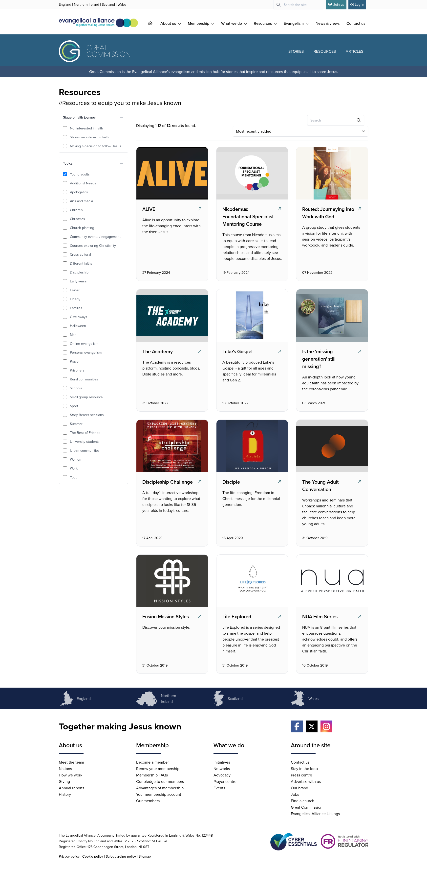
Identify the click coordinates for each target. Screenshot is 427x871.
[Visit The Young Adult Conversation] (332, 446)
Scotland (108, 4)
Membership (199, 23)
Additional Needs (83, 183)
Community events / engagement (95, 236)
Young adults (80, 174)
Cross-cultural (80, 254)
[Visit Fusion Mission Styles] (172, 581)
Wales (122, 4)
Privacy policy (69, 856)
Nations (65, 768)
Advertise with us (306, 781)
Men (73, 334)
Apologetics (79, 192)
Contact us (355, 23)
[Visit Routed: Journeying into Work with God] (332, 173)
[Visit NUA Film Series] (332, 581)
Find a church (302, 800)
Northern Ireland (86, 4)
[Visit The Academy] (172, 316)
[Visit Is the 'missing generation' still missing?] (332, 316)
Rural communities (84, 379)
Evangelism (294, 23)
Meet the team (71, 762)
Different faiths (81, 263)
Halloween (78, 325)
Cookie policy (92, 856)
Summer (76, 423)
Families (76, 307)
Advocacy (222, 775)
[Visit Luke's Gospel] (251, 316)
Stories (296, 51)
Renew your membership (157, 768)
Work (74, 468)
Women (75, 459)
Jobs (295, 794)
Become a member (152, 762)
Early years (78, 281)
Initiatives (222, 762)
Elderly (75, 299)
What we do (232, 23)
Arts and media (81, 201)
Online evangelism (84, 343)
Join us (338, 4)
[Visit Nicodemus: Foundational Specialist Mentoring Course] (251, 173)
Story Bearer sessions (87, 414)
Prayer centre (225, 781)
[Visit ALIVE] (172, 173)
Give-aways (78, 316)
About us (168, 23)
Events (219, 788)
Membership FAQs (152, 775)
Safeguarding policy (121, 856)
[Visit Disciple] (251, 446)
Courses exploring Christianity (93, 245)
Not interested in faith (86, 128)
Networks (222, 768)
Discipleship (79, 272)
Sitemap (145, 856)
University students (85, 441)
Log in (359, 4)
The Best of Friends (85, 432)
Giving (64, 781)
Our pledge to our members (160, 781)
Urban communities (85, 450)
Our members (148, 800)
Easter (75, 290)
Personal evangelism (86, 352)
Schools (76, 388)
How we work (70, 775)
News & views (328, 23)
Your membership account (158, 794)
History (65, 794)
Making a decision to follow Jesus (95, 146)
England (65, 4)
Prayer (75, 361)
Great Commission (306, 807)
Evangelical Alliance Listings (315, 813)
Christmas (77, 218)
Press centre (301, 775)
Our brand (299, 788)
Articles (354, 51)
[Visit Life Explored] (251, 581)
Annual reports (71, 788)
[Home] (154, 23)
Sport (74, 405)
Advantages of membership (160, 788)
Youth (74, 477)
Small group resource (86, 397)
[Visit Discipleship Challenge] (172, 446)
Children (76, 209)
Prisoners (77, 370)
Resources (263, 23)
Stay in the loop (304, 768)
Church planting (82, 227)
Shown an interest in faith (89, 137)
